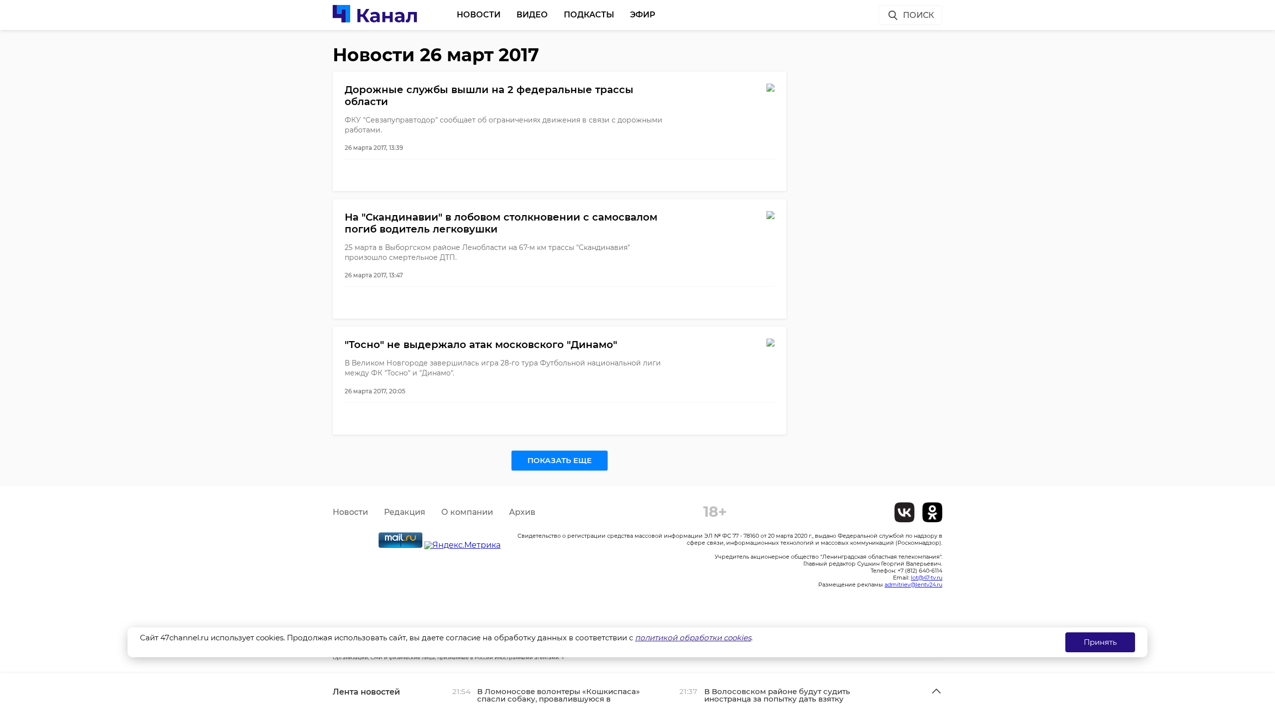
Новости (479, 14)
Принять (1100, 642)
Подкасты (589, 14)
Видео (532, 14)
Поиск (918, 15)
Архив (522, 512)
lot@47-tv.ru (926, 577)
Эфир (642, 14)
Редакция (404, 512)
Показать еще (559, 460)
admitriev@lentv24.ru (913, 584)
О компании (467, 512)
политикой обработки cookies (693, 637)
